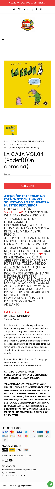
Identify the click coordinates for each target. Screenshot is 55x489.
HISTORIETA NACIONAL (16, 144)
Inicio (7, 141)
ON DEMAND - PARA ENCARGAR (28, 141)
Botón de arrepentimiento (14, 475)
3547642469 (9, 472)
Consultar (27, 186)
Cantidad (7, 174)
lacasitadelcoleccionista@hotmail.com (20, 469)
